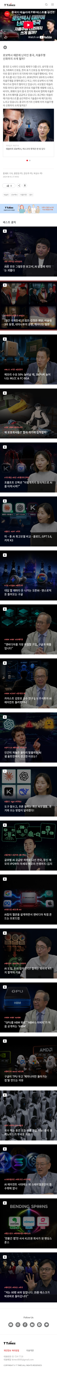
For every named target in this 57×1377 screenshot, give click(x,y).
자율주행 (23, 194)
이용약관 (30, 1350)
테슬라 (6, 194)
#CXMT (13, 693)
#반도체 (15, 909)
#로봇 (6, 427)
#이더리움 (27, 1179)
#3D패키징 (19, 639)
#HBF (12, 639)
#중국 (6, 1125)
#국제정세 (8, 315)
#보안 (14, 477)
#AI (20, 909)
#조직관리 (18, 261)
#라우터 (23, 963)
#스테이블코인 (9, 1179)
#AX (6, 261)
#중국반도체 (20, 693)
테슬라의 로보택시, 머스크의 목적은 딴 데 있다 (25, 148)
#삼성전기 (19, 369)
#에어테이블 (18, 1233)
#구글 (6, 585)
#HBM (6, 639)
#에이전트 (8, 963)
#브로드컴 (8, 909)
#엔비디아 (8, 1071)
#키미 (18, 531)
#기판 (13, 369)
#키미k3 (18, 801)
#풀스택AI (22, 855)
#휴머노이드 (18, 427)
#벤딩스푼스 (8, 1233)
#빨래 (11, 427)
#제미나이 (19, 585)
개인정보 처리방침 (11, 1350)
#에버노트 (27, 1233)
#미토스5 (23, 747)
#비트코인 (19, 1179)
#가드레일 (8, 477)
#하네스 (15, 1287)
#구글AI (12, 585)
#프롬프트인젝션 (23, 477)
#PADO (21, 315)
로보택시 (14, 194)
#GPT (13, 531)
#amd (14, 1071)
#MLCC (7, 369)
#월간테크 (8, 855)
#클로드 (7, 531)
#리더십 (11, 261)
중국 (30, 194)
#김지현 (15, 855)
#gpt (13, 801)
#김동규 (15, 315)
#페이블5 (16, 747)
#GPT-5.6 (8, 747)
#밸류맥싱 (16, 963)
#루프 (21, 1287)
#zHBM (18, 1017)
